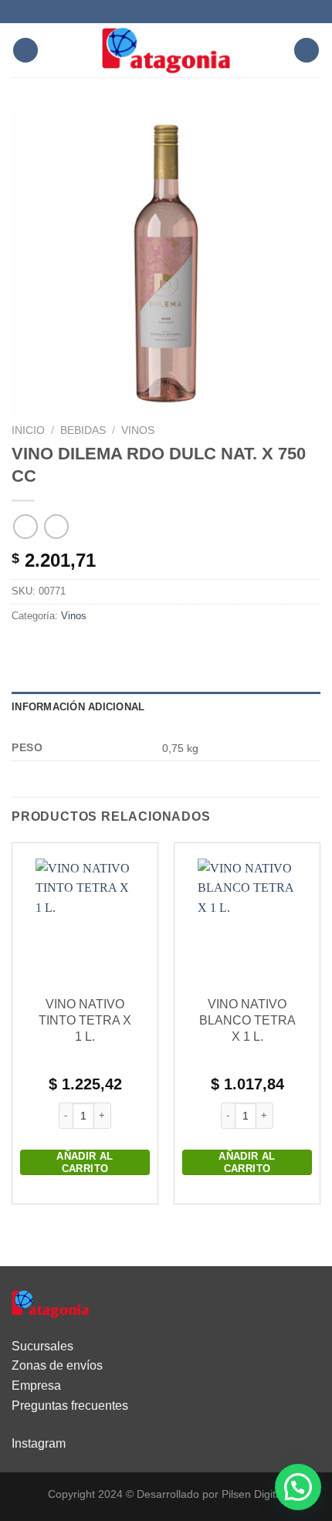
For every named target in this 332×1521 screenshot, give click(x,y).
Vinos (137, 430)
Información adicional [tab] (78, 707)
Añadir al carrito (84, 1162)
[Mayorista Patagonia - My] (50, 1302)
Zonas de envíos (57, 1365)
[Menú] (25, 50)
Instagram (39, 1443)
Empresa (36, 1385)
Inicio (28, 430)
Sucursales (42, 1346)
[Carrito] (306, 50)
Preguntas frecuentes (70, 1405)
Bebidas (83, 430)
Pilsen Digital (253, 1494)
